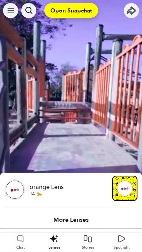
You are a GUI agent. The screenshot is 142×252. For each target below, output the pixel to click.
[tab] (71, 220)
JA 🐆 (36, 194)
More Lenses (71, 220)
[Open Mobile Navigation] (10, 10)
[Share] (131, 10)
